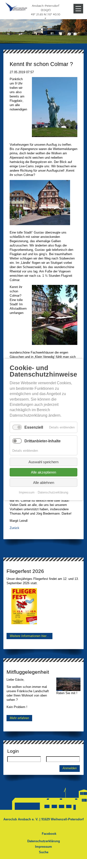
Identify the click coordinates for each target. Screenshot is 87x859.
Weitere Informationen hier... (29, 636)
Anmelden (70, 768)
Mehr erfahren (19, 718)
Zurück (14, 528)
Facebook (49, 833)
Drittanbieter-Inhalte (42, 441)
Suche (43, 852)
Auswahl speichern (43, 462)
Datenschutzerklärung (43, 841)
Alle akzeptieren (43, 472)
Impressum (43, 846)
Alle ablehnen (43, 483)
